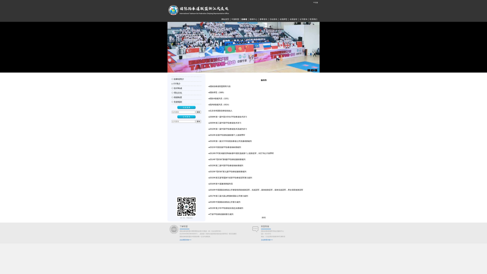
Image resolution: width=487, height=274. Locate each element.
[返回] (264, 217)
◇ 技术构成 (176, 88)
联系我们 (313, 19)
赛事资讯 (263, 19)
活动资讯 (273, 19)
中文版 (315, 2)
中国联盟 (235, 19)
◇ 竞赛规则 (176, 102)
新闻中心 (253, 19)
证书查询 (303, 19)
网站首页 (225, 19)
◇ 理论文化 (176, 93)
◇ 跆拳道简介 (177, 79)
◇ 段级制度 (176, 97)
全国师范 (283, 19)
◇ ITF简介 (175, 84)
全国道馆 (293, 19)
